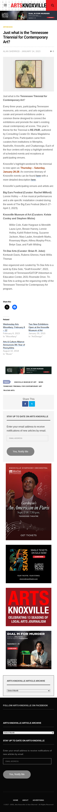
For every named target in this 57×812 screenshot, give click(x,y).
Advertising (38, 800)
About (25, 800)
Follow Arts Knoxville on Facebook (25, 705)
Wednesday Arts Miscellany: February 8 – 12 (14, 327)
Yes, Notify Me (20, 451)
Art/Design (7, 27)
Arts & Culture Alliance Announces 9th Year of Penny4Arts (14, 344)
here (33, 179)
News (41, 382)
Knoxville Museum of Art (25, 382)
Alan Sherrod (11, 51)
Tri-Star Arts (9, 390)
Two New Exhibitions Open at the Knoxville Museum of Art (39, 327)
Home (15, 800)
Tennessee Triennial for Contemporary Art (22, 386)
